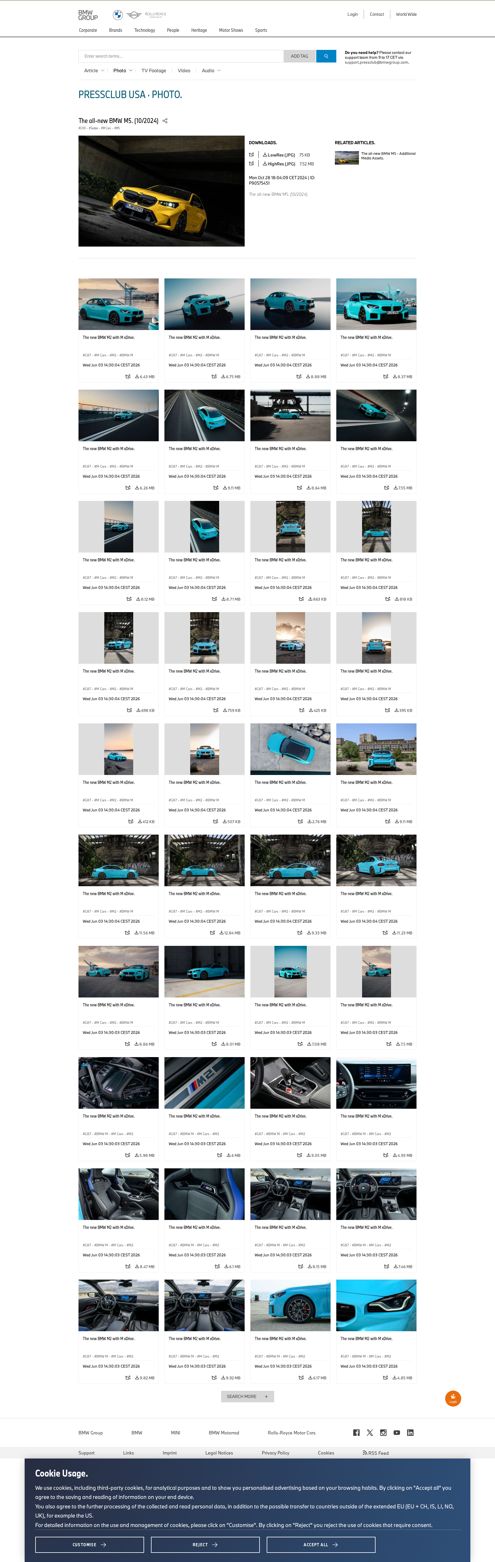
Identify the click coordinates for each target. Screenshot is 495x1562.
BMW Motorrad (224, 1433)
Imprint (170, 1453)
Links (128, 1453)
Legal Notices (219, 1453)
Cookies (326, 1453)
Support (86, 1453)
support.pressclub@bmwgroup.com (376, 62)
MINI (175, 1433)
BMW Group (90, 1433)
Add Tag (299, 56)
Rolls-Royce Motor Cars (292, 1433)
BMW (136, 1433)
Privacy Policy (275, 1453)
